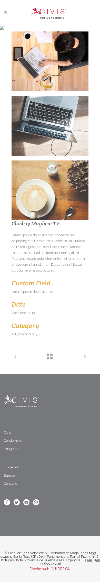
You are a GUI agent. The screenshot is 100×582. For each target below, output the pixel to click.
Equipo (9, 475)
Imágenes (11, 449)
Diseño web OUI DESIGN (50, 569)
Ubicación (11, 467)
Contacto (10, 484)
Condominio (13, 441)
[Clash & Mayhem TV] (50, 61)
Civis (7, 432)
